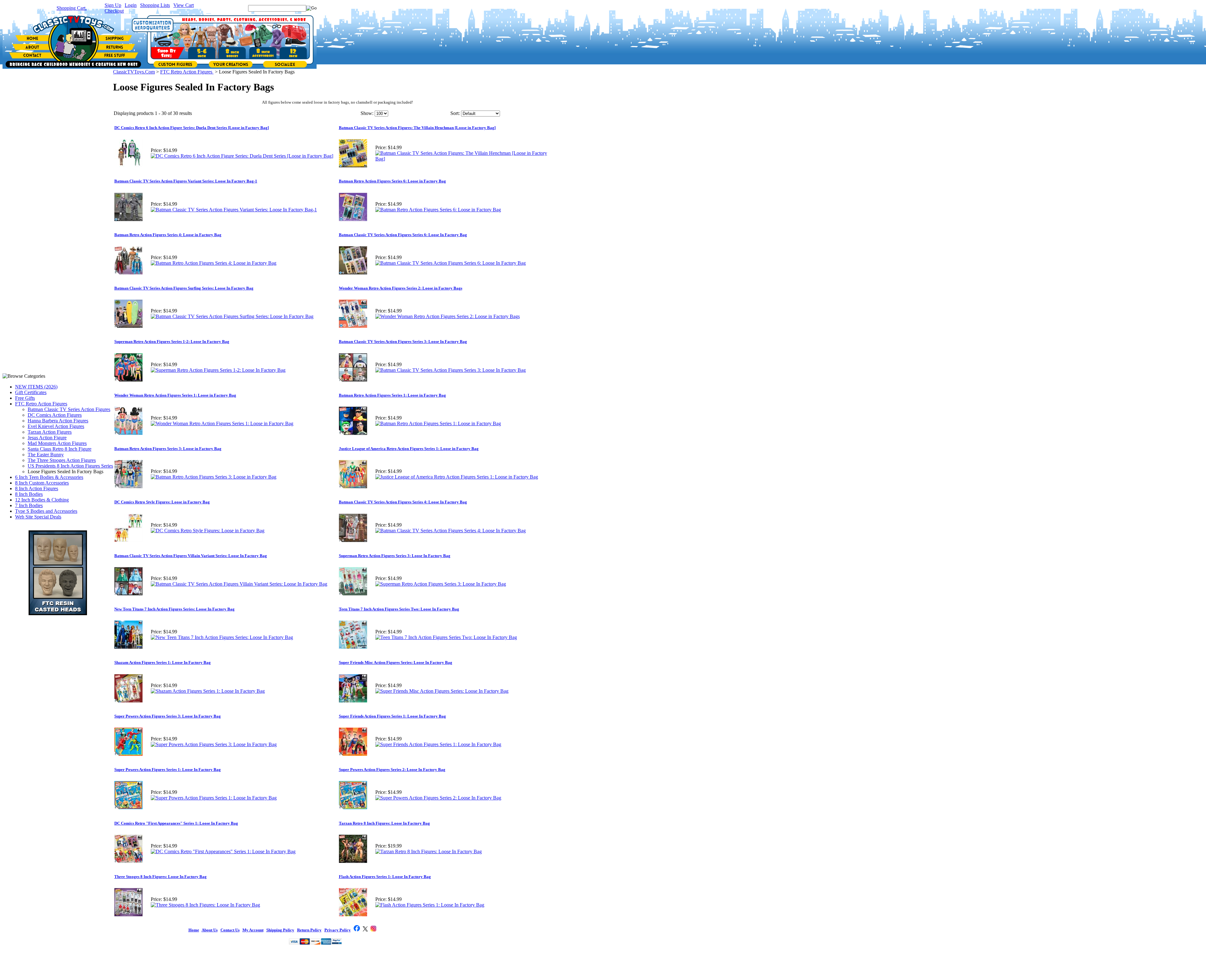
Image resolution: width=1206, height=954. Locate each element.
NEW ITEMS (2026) (36, 386)
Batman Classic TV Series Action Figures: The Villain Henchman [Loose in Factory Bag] (417, 127)
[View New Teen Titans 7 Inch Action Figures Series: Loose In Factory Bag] (222, 637)
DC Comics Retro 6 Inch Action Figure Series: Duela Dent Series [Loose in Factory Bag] (191, 127)
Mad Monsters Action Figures (57, 443)
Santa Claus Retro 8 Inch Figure (59, 449)
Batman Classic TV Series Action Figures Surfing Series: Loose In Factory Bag (183, 288)
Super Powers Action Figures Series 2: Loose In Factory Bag (392, 769)
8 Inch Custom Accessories (42, 482)
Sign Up (113, 5)
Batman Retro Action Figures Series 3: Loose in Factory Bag (167, 448)
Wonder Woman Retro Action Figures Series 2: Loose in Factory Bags (400, 288)
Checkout (114, 11)
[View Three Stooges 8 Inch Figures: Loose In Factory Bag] (205, 905)
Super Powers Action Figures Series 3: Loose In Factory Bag (167, 716)
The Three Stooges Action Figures (62, 460)
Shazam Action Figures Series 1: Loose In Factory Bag (162, 662)
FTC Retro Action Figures (41, 403)
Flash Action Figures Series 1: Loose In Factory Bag (385, 876)
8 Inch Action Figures (36, 488)
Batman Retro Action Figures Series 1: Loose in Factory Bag (392, 395)
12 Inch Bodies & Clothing (42, 499)
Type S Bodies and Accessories (46, 511)
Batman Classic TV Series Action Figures (69, 409)
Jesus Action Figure (47, 437)
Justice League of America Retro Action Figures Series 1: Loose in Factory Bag (409, 448)
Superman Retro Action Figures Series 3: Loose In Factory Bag (394, 555)
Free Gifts (25, 398)
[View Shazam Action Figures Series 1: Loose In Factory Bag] (208, 691)
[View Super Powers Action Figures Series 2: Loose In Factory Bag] (438, 797)
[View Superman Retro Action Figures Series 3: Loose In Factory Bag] (440, 584)
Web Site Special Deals (38, 516)
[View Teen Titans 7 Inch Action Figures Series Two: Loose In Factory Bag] (446, 637)
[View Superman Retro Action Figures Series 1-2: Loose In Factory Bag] (218, 370)
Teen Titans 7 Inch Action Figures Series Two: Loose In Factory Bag (399, 609)
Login (131, 5)
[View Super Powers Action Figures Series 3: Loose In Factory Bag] (214, 744)
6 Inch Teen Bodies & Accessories (49, 477)
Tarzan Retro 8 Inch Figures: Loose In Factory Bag (384, 823)
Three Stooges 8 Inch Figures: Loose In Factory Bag (160, 876)
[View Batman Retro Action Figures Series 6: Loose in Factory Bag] (438, 209)
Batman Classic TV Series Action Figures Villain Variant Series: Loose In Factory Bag (190, 555)
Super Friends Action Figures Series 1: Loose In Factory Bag (392, 716)
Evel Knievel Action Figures (56, 426)
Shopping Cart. (72, 8)
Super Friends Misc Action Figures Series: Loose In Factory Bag (395, 662)
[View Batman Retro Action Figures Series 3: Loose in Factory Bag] (213, 477)
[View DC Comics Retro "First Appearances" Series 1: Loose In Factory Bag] (223, 851)
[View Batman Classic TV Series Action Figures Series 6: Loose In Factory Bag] (450, 263)
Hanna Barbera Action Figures (58, 420)
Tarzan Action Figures (50, 432)
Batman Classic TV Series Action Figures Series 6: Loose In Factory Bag (403, 234)
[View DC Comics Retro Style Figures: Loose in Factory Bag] (207, 530)
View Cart (183, 5)
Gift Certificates (30, 392)
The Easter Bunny (46, 454)
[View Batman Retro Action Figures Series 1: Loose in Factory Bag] (438, 423)
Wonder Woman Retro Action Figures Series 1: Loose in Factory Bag (175, 395)
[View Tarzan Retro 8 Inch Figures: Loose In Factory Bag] (428, 851)
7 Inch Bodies (29, 505)
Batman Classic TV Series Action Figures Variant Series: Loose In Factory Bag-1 (185, 181)
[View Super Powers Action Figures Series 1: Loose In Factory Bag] (214, 797)
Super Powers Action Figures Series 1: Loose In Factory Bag (167, 769)
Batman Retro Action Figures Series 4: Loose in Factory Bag (167, 234)
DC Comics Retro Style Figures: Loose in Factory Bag (162, 502)
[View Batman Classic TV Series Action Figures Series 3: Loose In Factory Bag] (450, 370)
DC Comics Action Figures (55, 415)
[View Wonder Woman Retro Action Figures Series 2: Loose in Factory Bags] (447, 316)
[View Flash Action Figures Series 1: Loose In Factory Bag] (429, 905)
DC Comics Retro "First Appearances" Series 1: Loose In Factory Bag (176, 823)
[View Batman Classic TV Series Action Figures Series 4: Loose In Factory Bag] (450, 530)
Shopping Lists (155, 5)
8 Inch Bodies (29, 494)
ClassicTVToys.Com (134, 71)
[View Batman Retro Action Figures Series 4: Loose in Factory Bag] (213, 263)
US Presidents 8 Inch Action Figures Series (70, 466)
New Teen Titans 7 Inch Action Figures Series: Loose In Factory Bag (174, 609)
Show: (367, 113)
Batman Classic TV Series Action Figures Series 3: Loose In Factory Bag (403, 341)
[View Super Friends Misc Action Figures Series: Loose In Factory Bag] (441, 691)
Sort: (455, 113)
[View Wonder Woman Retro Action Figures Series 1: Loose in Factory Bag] (222, 423)
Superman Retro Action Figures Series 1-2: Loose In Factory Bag (171, 341)
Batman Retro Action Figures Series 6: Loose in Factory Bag (392, 181)
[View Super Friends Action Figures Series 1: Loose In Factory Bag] (438, 744)
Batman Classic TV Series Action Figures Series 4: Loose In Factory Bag (403, 502)
